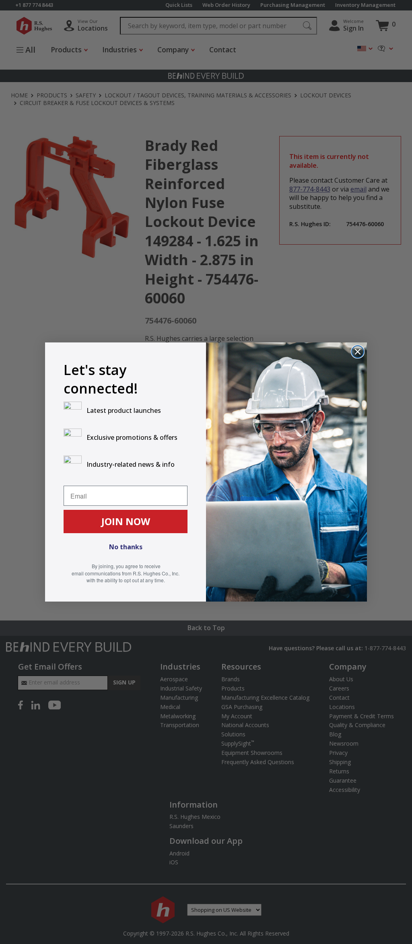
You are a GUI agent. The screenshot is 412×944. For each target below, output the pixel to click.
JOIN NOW (125, 521)
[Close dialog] (358, 352)
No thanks (125, 546)
